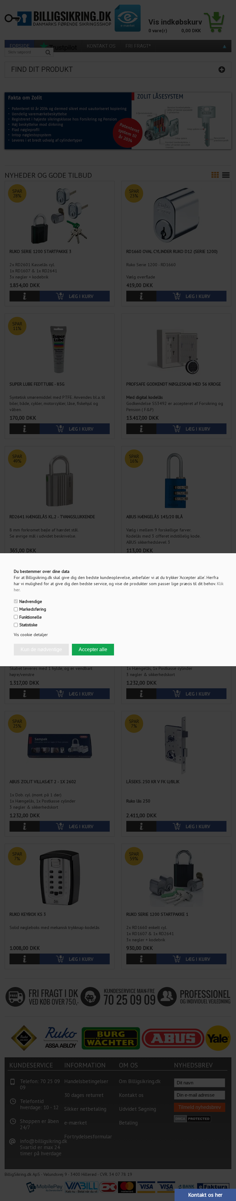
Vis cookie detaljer (31, 634)
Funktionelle (30, 617)
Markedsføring (32, 609)
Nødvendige (30, 601)
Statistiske (28, 625)
